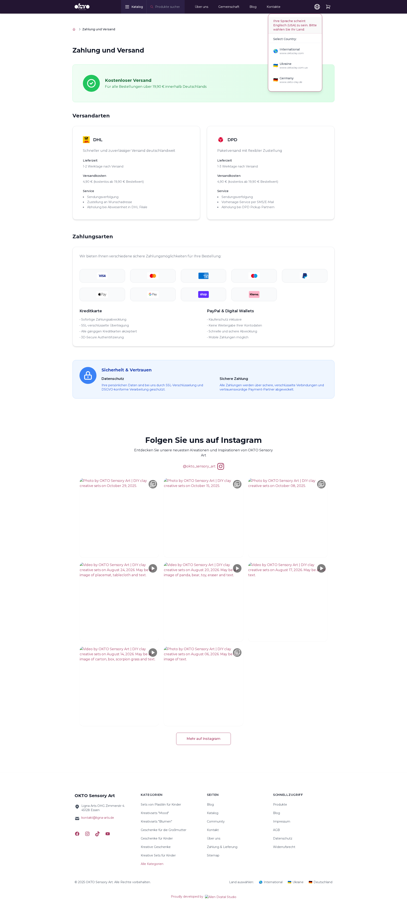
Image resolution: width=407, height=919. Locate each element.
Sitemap (213, 855)
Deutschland (320, 882)
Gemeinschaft (228, 7)
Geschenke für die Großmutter (163, 830)
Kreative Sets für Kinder (158, 855)
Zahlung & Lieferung (222, 847)
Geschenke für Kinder (157, 838)
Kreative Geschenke (156, 847)
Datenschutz (282, 838)
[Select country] (317, 7)
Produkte (280, 804)
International (271, 882)
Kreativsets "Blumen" (156, 821)
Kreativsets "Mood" (155, 813)
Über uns (201, 7)
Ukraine (296, 882)
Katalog (212, 813)
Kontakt (213, 830)
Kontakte (273, 7)
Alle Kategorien (152, 864)
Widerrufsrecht (284, 847)
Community (216, 821)
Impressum (281, 821)
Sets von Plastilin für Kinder (161, 804)
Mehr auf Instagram (203, 739)
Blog (252, 7)
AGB (276, 830)
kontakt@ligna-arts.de (97, 818)
